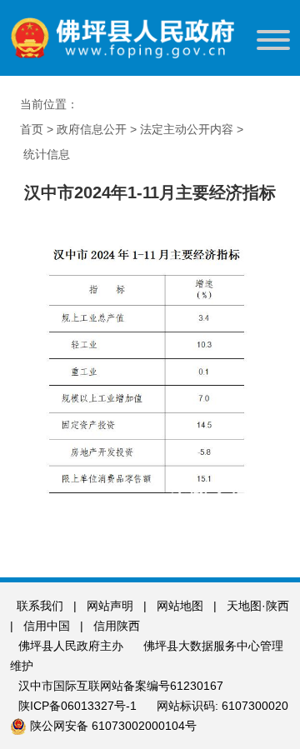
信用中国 (48, 625)
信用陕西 (116, 625)
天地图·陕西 (258, 605)
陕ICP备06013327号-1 (79, 705)
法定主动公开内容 (186, 129)
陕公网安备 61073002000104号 (113, 725)
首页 (31, 129)
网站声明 (110, 605)
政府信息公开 (92, 129)
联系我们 (40, 605)
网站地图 (180, 605)
